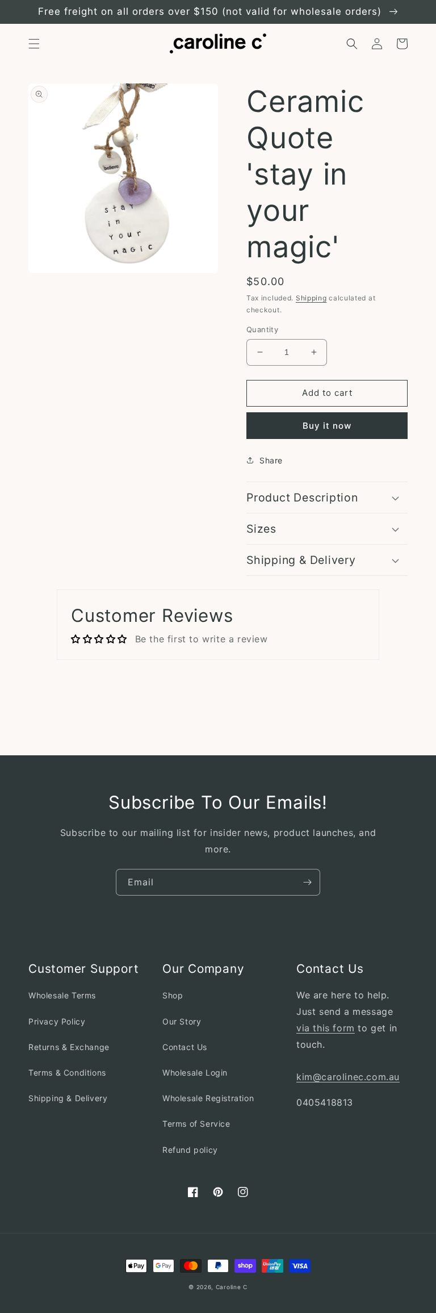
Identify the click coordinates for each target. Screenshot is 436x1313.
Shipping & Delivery (67, 1098)
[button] (34, 43)
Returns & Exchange (69, 1047)
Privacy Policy (56, 1021)
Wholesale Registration (208, 1098)
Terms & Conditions (67, 1072)
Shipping (311, 298)
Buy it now (327, 425)
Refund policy (190, 1150)
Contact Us (184, 1047)
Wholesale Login (195, 1072)
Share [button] (271, 460)
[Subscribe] (307, 882)
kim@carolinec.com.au (348, 1076)
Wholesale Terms (62, 995)
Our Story (181, 1021)
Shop (172, 995)
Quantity (262, 329)
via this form (325, 1028)
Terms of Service (196, 1123)
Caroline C (232, 1286)
